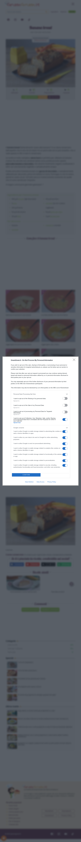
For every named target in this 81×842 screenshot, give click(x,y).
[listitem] (40, 394)
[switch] (65, 398)
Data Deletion (29, 482)
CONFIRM (26, 475)
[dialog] (40, 421)
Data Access (40, 482)
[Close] (75, 360)
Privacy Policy (51, 482)
